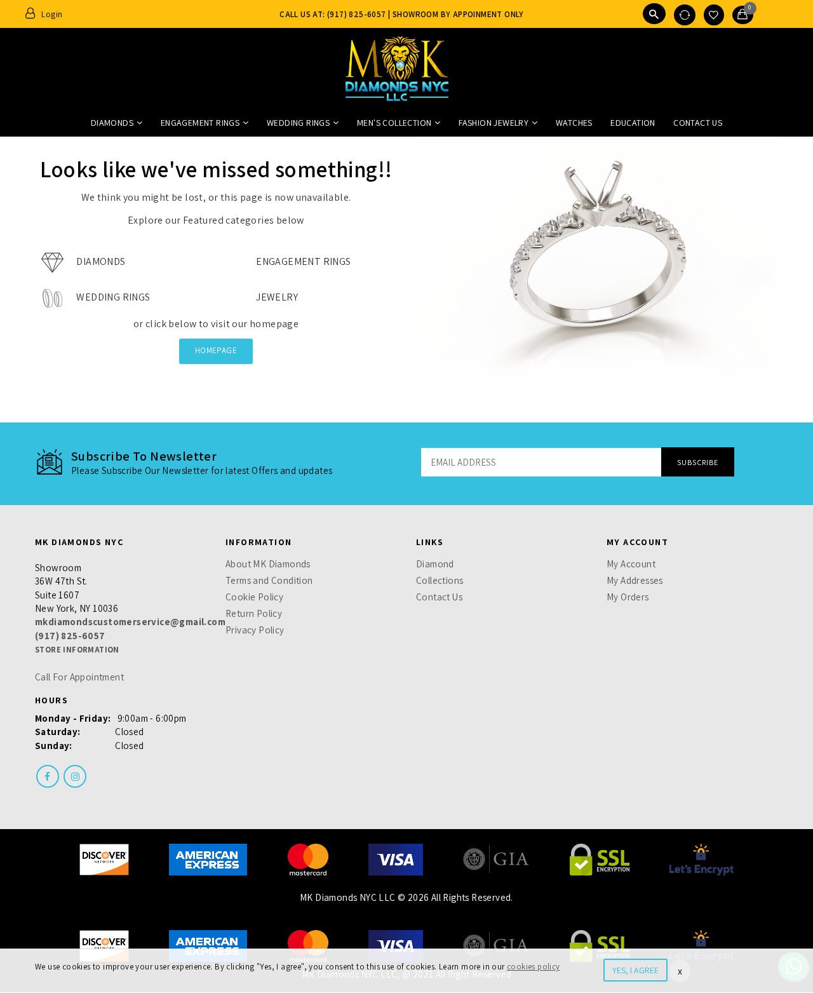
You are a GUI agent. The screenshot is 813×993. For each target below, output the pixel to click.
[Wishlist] (713, 14)
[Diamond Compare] (684, 14)
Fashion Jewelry (493, 122)
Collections (439, 580)
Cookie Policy (254, 597)
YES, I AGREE (635, 970)
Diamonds (112, 122)
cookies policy (533, 966)
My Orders (628, 597)
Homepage (216, 350)
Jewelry (276, 297)
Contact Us (439, 597)
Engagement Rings (200, 122)
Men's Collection (394, 122)
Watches (574, 122)
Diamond (435, 564)
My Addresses (635, 580)
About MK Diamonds (268, 564)
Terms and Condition (269, 580)
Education (632, 122)
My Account (631, 564)
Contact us (697, 122)
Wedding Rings (298, 122)
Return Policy (253, 613)
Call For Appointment (79, 677)
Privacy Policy (255, 630)
